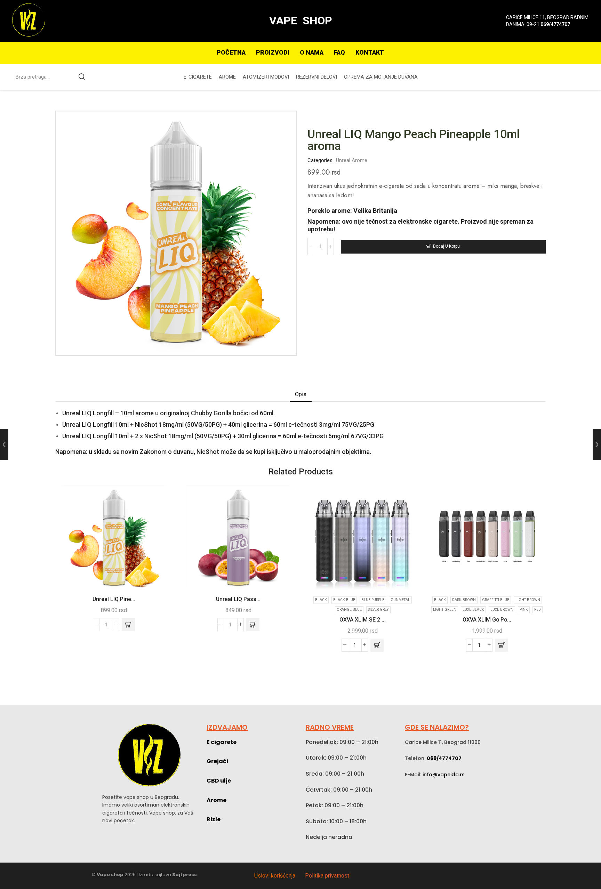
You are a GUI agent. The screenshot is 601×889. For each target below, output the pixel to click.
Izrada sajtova (155, 874)
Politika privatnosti (328, 875)
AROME (227, 77)
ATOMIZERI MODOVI (266, 77)
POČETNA (231, 52)
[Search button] (82, 77)
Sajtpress (184, 874)
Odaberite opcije (408, 575)
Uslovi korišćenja (274, 875)
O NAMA (311, 52)
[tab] (301, 394)
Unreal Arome (351, 160)
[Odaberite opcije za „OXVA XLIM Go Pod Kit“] (501, 645)
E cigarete (222, 742)
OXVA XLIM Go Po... (487, 619)
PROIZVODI (272, 52)
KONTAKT (369, 52)
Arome (216, 800)
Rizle (214, 819)
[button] (128, 624)
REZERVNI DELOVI (316, 77)
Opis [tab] (300, 394)
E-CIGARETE (198, 77)
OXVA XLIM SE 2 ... (362, 619)
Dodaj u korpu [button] (159, 575)
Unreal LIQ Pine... (114, 599)
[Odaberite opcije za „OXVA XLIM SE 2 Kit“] (377, 645)
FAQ (339, 52)
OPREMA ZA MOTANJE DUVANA (381, 77)
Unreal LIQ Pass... (238, 599)
